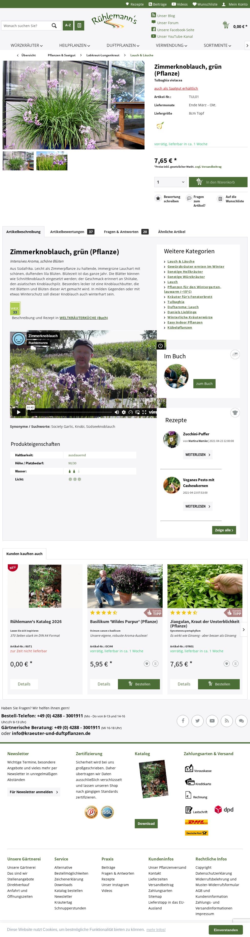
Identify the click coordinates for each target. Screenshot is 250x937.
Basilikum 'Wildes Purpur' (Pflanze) (124, 621)
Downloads (63, 884)
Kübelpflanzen (179, 327)
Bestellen (142, 684)
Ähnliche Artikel (171, 231)
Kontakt (154, 873)
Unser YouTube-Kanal (175, 36)
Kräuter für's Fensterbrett (189, 296)
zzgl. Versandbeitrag (208, 166)
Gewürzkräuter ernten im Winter (195, 266)
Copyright (203, 867)
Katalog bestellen (68, 890)
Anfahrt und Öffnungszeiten (20, 893)
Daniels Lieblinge (182, 312)
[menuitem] (134, 4)
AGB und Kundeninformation (212, 893)
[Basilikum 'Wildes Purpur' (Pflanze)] (124, 586)
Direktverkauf (18, 884)
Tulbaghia (176, 302)
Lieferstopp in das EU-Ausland (166, 905)
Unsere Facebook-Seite (175, 30)
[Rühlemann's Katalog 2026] (45, 586)
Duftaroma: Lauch (183, 307)
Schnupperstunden (70, 908)
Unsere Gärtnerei (21, 867)
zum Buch (204, 383)
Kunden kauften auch (24, 553)
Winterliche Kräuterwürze (190, 317)
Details (24, 684)
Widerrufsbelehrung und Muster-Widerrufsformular (217, 882)
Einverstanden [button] (226, 930)
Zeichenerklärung (68, 879)
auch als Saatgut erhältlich (176, 88)
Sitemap (155, 896)
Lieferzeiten (158, 879)
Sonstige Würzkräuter (186, 276)
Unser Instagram (115, 884)
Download (146, 823)
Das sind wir (17, 873)
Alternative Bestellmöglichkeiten (71, 870)
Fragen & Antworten (125, 231)
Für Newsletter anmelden (31, 792)
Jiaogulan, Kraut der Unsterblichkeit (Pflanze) (205, 624)
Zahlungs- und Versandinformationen (214, 905)
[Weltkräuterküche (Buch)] (76, 308)
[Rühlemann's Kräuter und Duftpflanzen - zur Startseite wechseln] (114, 25)
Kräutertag (63, 902)
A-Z (68, 25)
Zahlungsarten (160, 890)
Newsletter (63, 896)
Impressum (205, 913)
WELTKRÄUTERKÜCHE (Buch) (84, 317)
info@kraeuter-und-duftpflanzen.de (51, 733)
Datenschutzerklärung (214, 873)
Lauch (172, 282)
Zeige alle (223, 530)
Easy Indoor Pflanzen (185, 322)
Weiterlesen (196, 454)
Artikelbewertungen (71, 231)
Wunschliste (207, 4)
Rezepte (137, 4)
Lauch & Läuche (181, 261)
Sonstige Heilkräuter (185, 271)
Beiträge (159, 4)
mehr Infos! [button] (156, 930)
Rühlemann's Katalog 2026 (36, 621)
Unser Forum (167, 22)
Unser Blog (166, 15)
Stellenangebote (20, 879)
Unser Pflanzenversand (167, 867)
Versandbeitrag (161, 884)
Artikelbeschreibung (23, 231)
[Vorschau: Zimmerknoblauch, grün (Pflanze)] (18, 161)
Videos (182, 4)
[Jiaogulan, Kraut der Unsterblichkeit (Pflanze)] (204, 586)
